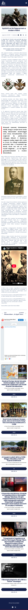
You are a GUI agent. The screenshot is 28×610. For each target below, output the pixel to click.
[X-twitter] (15, 607)
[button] (18, 35)
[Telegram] (12, 607)
